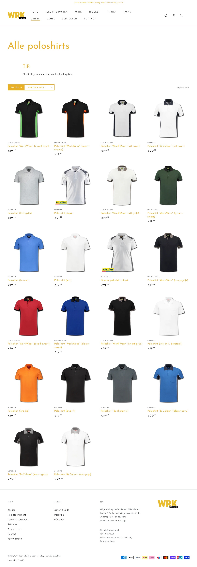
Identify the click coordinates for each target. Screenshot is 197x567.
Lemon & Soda (61, 509)
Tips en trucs (14, 529)
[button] (166, 15)
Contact (12, 533)
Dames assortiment (18, 519)
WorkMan (59, 514)
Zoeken (12, 509)
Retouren (13, 524)
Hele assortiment (17, 514)
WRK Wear (18, 556)
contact (118, 520)
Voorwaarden (15, 538)
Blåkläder (59, 519)
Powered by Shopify (16, 560)
